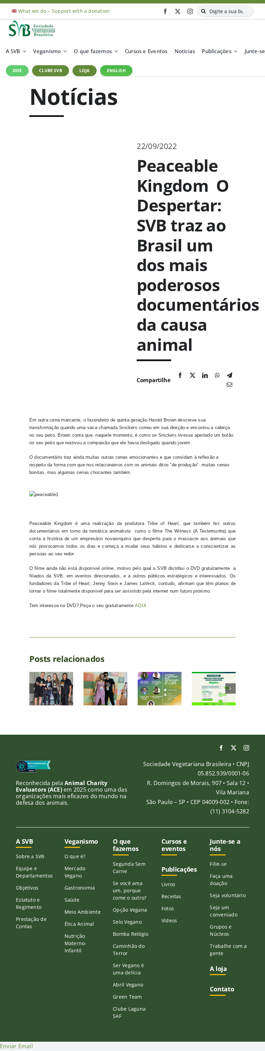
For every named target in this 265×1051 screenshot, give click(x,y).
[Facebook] (180, 375)
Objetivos (27, 887)
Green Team (127, 996)
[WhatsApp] (217, 375)
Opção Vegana (130, 909)
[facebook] (165, 11)
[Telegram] (229, 375)
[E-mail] (229, 385)
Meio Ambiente (83, 912)
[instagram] (190, 11)
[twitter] (177, 11)
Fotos (167, 908)
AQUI (140, 605)
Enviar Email (16, 1046)
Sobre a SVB (30, 856)
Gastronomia (80, 887)
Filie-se (218, 864)
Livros (168, 884)
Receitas (171, 896)
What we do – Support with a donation (64, 11)
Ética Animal (79, 924)
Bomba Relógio (130, 934)
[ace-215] (33, 763)
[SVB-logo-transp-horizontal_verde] (32, 22)
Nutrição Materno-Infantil (76, 943)
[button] (34, 688)
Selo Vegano (127, 922)
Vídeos (169, 920)
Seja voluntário (228, 895)
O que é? (75, 856)
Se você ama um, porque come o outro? (129, 890)
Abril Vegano (128, 984)
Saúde (72, 899)
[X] (192, 375)
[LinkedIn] (205, 375)
